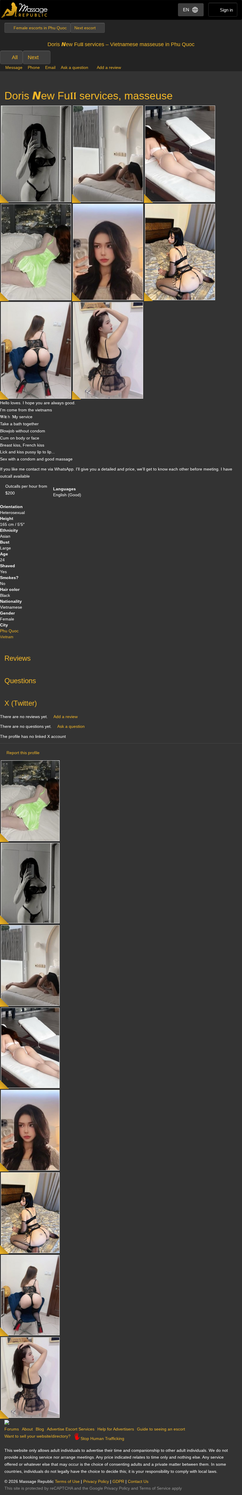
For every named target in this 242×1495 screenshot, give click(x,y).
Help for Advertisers (115, 1429)
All (15, 57)
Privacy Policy (96, 1481)
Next (33, 57)
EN (186, 9)
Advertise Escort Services (70, 1429)
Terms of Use (67, 1481)
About (27, 1429)
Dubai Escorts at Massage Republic (24, 10)
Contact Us (138, 1481)
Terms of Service (155, 1488)
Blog (40, 1429)
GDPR (118, 1481)
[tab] (121, 657)
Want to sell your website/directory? (37, 1436)
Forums (11, 1429)
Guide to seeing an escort (161, 1429)
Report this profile (23, 752)
